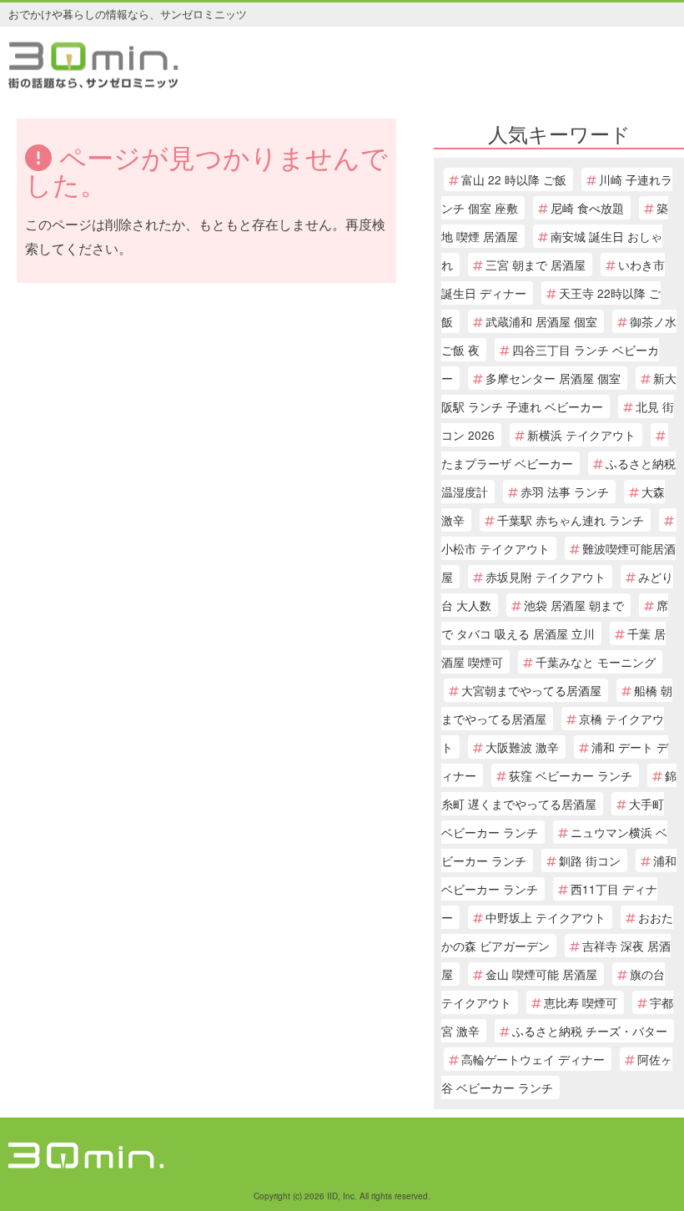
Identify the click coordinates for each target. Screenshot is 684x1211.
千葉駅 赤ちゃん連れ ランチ (570, 520)
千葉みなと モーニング (596, 661)
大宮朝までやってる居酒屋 (531, 690)
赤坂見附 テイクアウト (545, 576)
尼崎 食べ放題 (587, 207)
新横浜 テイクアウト (581, 434)
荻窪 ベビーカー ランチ (570, 775)
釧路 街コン (590, 860)
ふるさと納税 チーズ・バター (589, 1030)
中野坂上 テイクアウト (545, 917)
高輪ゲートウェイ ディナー (533, 1059)
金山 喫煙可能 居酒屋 (541, 974)
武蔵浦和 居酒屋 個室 (541, 321)
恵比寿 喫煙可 (580, 1002)
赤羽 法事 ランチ (565, 491)
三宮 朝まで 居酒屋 (535, 264)
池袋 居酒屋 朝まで (574, 605)
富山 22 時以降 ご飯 (513, 179)
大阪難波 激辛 (522, 747)
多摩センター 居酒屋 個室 (553, 378)
